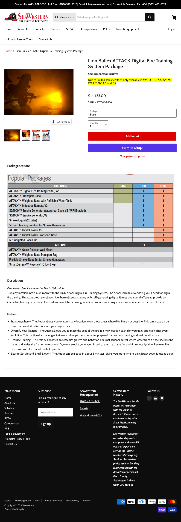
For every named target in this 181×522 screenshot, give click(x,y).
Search (7, 500)
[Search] (149, 17)
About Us (24, 29)
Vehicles (40, 29)
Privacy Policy (72, 500)
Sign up (46, 424)
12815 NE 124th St (90, 401)
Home (8, 29)
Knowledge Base (23, 500)
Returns (86, 500)
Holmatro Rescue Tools (18, 39)
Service (55, 29)
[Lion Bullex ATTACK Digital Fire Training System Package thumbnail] (12, 135)
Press (37, 500)
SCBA (70, 29)
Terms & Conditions (52, 500)
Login (171, 29)
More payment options (132, 156)
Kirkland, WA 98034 (91, 415)
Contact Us (45, 39)
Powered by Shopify (14, 509)
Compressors (89, 29)
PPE (106, 29)
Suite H (84, 408)
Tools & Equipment (128, 29)
